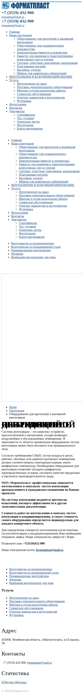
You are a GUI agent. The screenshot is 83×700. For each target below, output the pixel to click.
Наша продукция (20, 35)
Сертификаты (26, 114)
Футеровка (24, 101)
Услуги (14, 80)
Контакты (15, 107)
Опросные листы (28, 121)
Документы (17, 111)
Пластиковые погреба (31, 66)
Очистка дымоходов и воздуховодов (41, 97)
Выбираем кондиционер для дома (33, 257)
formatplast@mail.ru (13, 25)
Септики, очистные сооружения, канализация (47, 63)
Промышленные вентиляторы (31, 250)
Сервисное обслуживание (34, 94)
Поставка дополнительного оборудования (44, 87)
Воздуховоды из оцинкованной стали (36, 246)
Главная (14, 31)
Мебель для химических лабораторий (41, 73)
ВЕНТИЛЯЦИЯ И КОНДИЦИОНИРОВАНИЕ (40, 76)
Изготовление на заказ (32, 83)
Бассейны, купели (29, 69)
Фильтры (17, 253)
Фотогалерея (17, 104)
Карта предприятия (29, 128)
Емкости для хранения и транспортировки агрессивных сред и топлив (45, 57)
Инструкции (25, 125)
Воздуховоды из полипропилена (32, 243)
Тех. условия (25, 118)
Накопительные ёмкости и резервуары (42, 52)
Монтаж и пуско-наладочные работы (41, 90)
